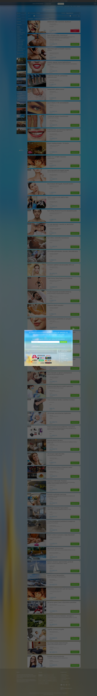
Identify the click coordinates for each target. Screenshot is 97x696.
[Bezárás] (73, 329)
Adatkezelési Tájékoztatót (36, 346)
